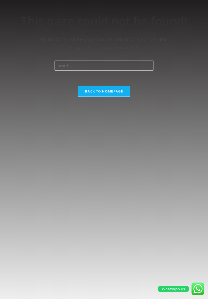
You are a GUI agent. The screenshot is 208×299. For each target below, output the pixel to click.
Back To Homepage (104, 91)
